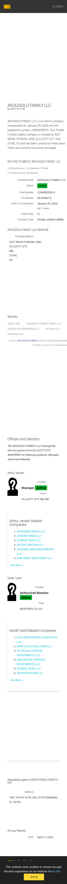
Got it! (34, 876)
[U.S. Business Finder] (8, 6)
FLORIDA (58, 6)
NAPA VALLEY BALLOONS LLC (34, 646)
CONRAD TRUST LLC (29, 540)
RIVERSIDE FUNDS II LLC (31, 531)
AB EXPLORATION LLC (30, 544)
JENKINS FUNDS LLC (29, 535)
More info (54, 871)
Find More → (17, 565)
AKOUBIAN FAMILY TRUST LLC (43, 323)
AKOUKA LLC (53, 328)
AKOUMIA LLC (15, 334)
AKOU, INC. (13, 323)
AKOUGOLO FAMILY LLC (30, 340)
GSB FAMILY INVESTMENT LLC (34, 558)
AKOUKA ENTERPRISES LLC (23, 328)
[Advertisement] (33, 68)
